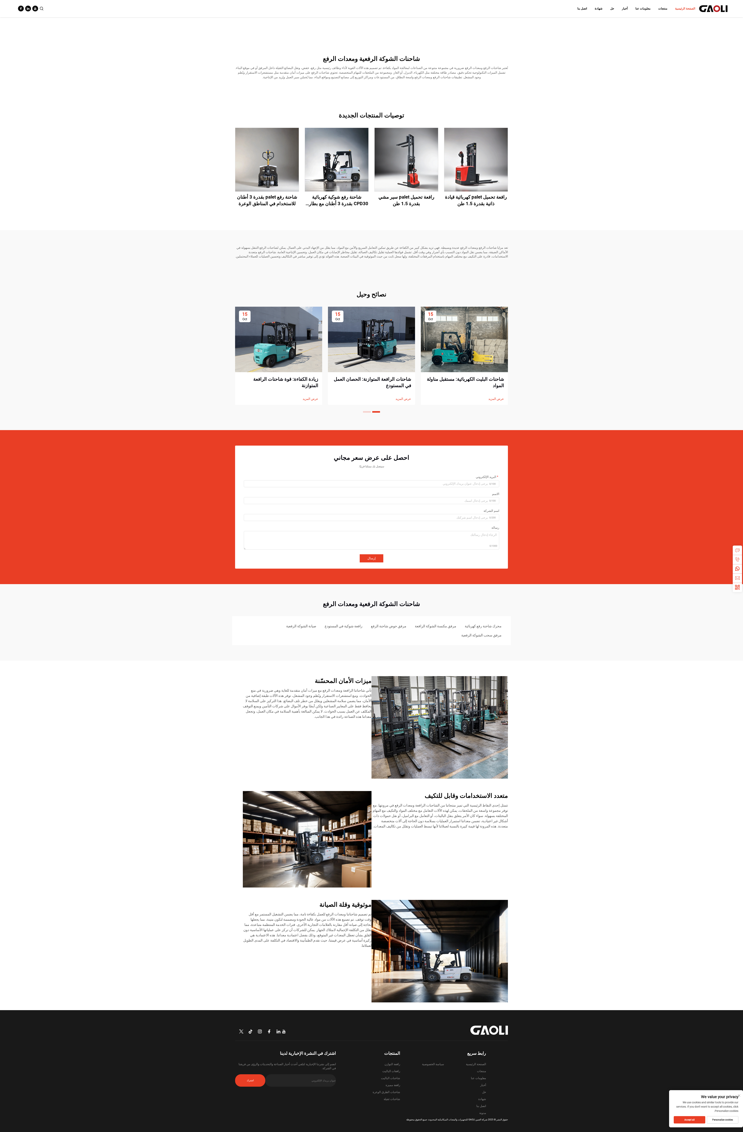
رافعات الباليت (391, 1071)
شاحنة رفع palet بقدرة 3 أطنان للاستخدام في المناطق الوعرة (267, 200)
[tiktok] (250, 1031)
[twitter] (241, 1031)
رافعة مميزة (393, 1085)
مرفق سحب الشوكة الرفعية (481, 635)
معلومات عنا (643, 8)
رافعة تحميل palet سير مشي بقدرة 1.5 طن (406, 200)
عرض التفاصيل (476, 159)
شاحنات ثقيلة (392, 1099)
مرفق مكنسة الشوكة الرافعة (435, 626)
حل (612, 8)
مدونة (482, 1113)
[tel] (737, 559)
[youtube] (35, 8)
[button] (376, 412)
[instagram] (260, 1031)
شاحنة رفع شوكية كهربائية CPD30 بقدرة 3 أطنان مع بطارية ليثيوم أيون (336, 200)
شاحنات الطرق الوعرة (386, 1092)
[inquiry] (737, 550)
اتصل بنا (582, 8)
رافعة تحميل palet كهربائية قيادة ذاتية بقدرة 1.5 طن (476, 200)
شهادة (599, 8)
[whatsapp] (737, 568)
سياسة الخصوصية (433, 1064)
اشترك (250, 1080)
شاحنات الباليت (390, 1078)
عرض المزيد (496, 399)
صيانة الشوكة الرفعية (301, 626)
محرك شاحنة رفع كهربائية (483, 626)
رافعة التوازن (392, 1064)
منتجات (662, 8)
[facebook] (21, 8)
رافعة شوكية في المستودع (343, 626)
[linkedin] (28, 8)
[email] (737, 578)
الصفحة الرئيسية (685, 8)
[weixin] (737, 587)
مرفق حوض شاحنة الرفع (388, 626)
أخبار (625, 8)
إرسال (371, 558)
